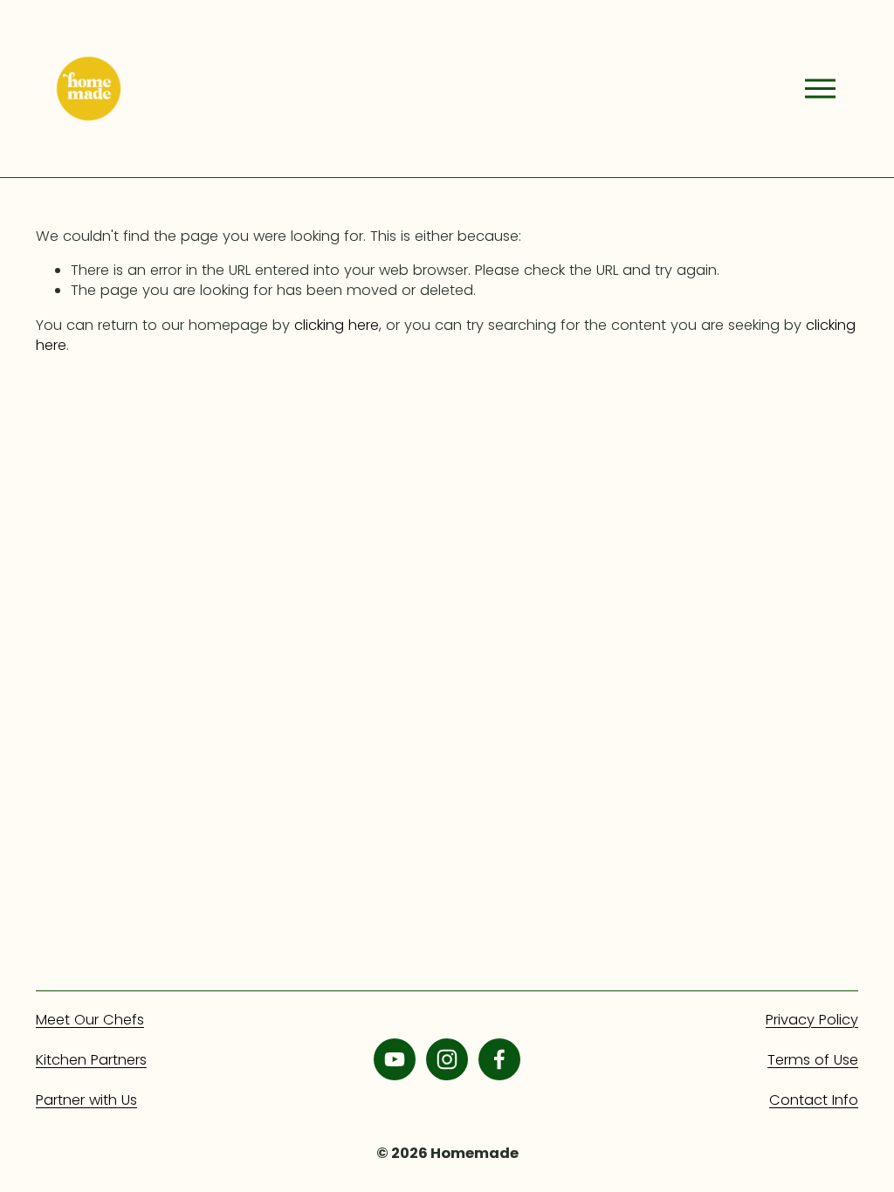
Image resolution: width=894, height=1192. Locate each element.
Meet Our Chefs (90, 1020)
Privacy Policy (812, 1020)
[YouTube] (395, 1059)
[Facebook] (499, 1059)
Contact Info (813, 1100)
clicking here (336, 325)
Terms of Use (812, 1060)
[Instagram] (447, 1059)
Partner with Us (86, 1100)
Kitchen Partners (91, 1060)
